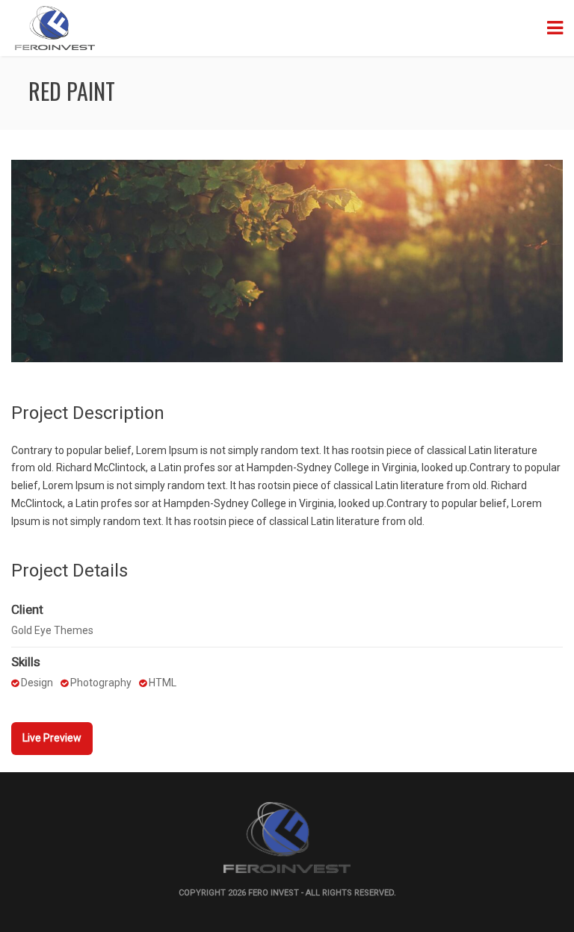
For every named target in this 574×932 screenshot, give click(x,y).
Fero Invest (273, 893)
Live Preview (51, 738)
